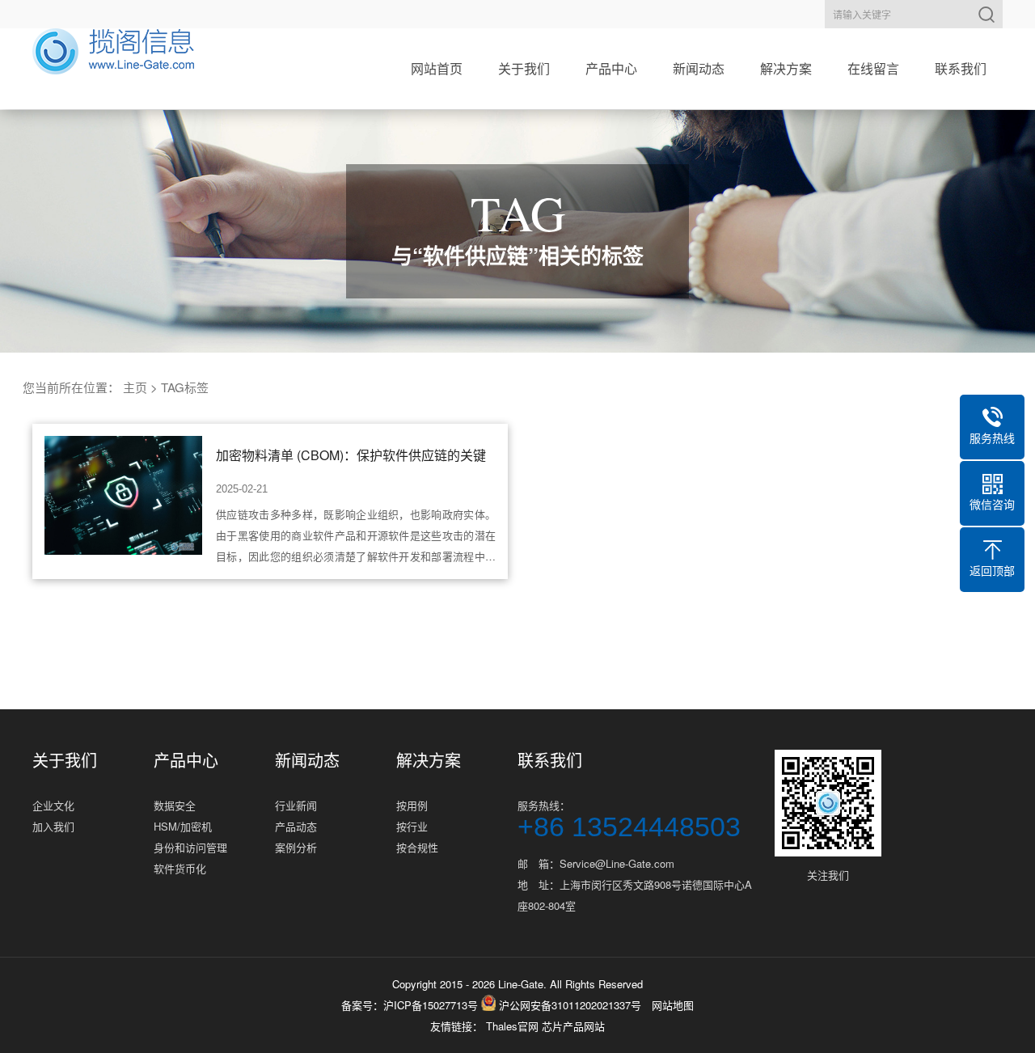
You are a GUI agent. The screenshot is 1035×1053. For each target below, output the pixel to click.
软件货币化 (180, 868)
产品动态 (296, 826)
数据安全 (175, 805)
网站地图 (673, 1005)
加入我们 (53, 826)
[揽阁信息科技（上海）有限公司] (113, 51)
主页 (135, 386)
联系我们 (960, 68)
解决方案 (786, 68)
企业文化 (53, 805)
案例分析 (296, 847)
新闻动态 (698, 68)
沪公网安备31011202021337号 (568, 1005)
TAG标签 (185, 386)
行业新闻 (296, 805)
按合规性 (417, 847)
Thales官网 (514, 1026)
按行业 (412, 826)
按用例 (412, 805)
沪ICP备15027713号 (430, 1005)
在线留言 (873, 68)
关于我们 (524, 68)
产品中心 (611, 68)
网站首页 (437, 68)
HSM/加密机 (183, 826)
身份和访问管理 (190, 847)
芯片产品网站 (573, 1026)
